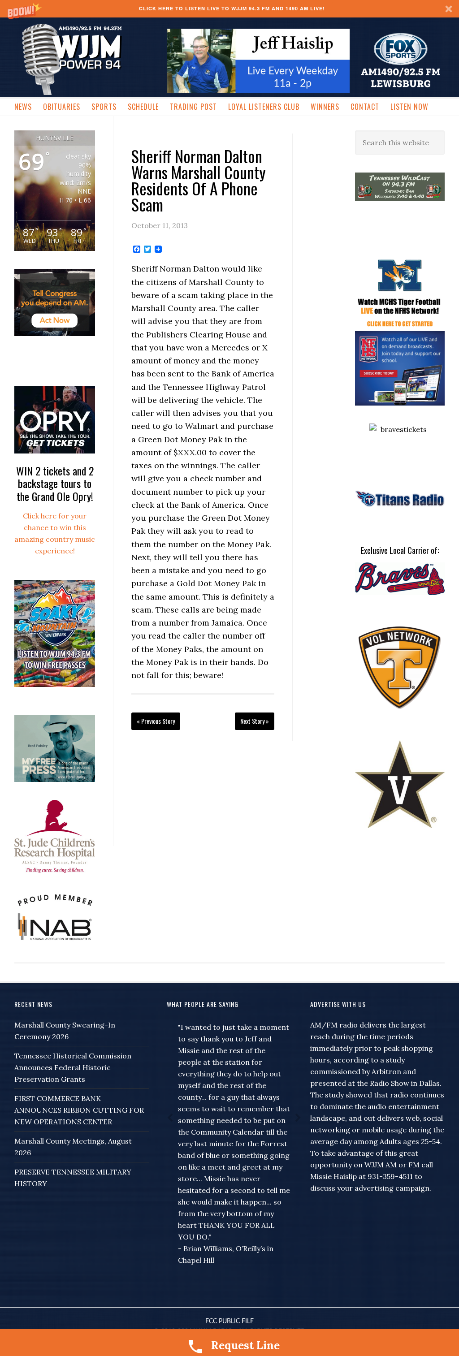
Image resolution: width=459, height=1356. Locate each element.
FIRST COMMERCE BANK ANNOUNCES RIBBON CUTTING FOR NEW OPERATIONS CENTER (79, 1110)
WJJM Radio (81, 58)
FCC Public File (229, 1321)
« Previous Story (156, 721)
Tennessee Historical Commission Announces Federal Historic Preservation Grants (72, 1067)
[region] (258, 61)
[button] (229, 8)
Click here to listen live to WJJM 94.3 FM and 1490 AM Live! (232, 8)
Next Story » (254, 721)
